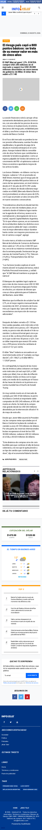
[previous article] (38, 13)
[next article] (35, 13)
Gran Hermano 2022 (30, 789)
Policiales (5, 741)
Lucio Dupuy (25, 786)
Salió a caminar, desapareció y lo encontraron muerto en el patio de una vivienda (23, 621)
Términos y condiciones (10, 770)
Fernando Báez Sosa (10, 786)
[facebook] (5, 108)
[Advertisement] (21, 23)
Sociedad (5, 735)
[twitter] (10, 108)
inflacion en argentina (11, 789)
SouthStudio (25, 824)
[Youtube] (27, 696)
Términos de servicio (32, 683)
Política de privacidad (9, 683)
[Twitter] (21, 696)
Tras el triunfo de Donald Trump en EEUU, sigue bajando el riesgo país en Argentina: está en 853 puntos (21, 495)
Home (4, 767)
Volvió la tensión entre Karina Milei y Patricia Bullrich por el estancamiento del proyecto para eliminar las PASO (24, 632)
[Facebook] (14, 696)
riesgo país (23, 459)
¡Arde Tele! (5, 745)
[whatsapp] (16, 108)
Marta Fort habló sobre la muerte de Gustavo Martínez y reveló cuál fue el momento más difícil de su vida (22, 599)
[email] (22, 108)
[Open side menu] (3, 7)
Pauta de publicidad (8, 774)
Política (6, 40)
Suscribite (32, 675)
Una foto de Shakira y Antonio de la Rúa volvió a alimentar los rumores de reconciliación (23, 610)
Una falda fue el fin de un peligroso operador (24, 14)
